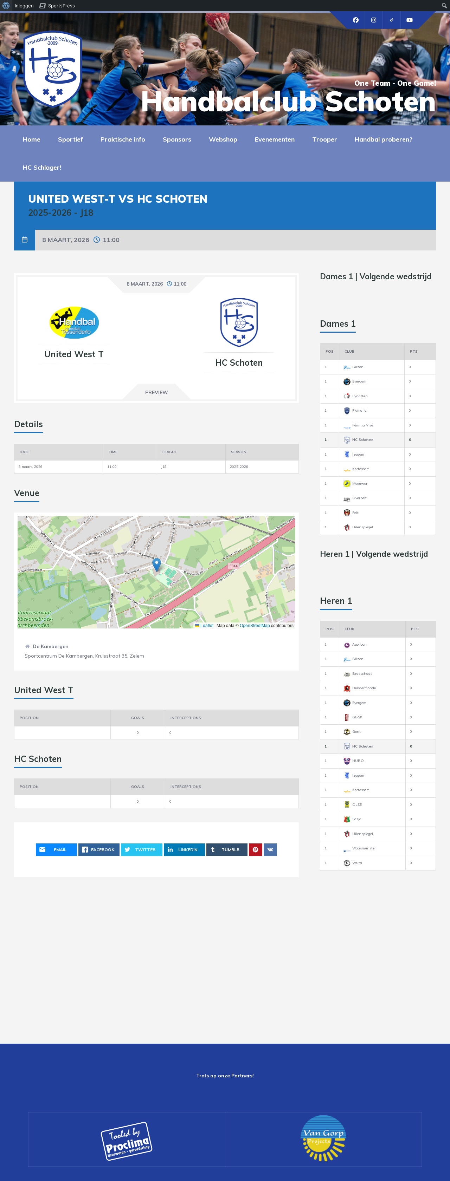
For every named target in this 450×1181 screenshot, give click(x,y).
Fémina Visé (362, 425)
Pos (330, 351)
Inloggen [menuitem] (24, 5)
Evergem (359, 381)
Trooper (324, 139)
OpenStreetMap (255, 625)
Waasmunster (364, 848)
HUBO (358, 760)
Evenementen (275, 139)
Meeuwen (360, 483)
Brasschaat (362, 673)
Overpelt (359, 498)
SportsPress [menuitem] (61, 5)
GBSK (357, 717)
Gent (356, 731)
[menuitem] (6, 5)
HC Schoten (362, 439)
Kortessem (360, 468)
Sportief (70, 139)
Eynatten (360, 396)
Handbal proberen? (383, 139)
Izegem (358, 454)
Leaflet (206, 625)
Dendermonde (364, 688)
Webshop (223, 139)
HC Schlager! (42, 167)
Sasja (356, 819)
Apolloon (359, 644)
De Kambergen (51, 646)
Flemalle (359, 410)
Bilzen (358, 367)
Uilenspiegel (362, 527)
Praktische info (123, 139)
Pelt (355, 512)
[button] (156, 565)
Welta (357, 863)
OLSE (357, 804)
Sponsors (177, 139)
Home (31, 139)
